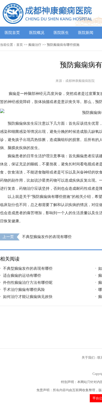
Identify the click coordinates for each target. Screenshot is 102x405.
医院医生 (61, 33)
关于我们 (88, 357)
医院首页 (12, 33)
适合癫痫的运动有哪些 (22, 276)
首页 (19, 45)
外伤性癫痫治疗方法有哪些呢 (27, 283)
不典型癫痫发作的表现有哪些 (47, 237)
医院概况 (36, 33)
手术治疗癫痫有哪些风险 (24, 290)
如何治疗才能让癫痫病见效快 (27, 297)
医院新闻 (85, 33)
